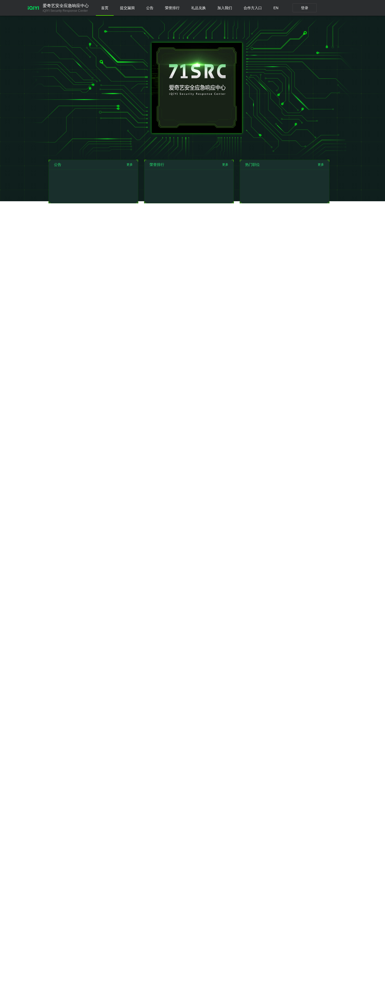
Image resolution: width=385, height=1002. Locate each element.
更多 (129, 164)
